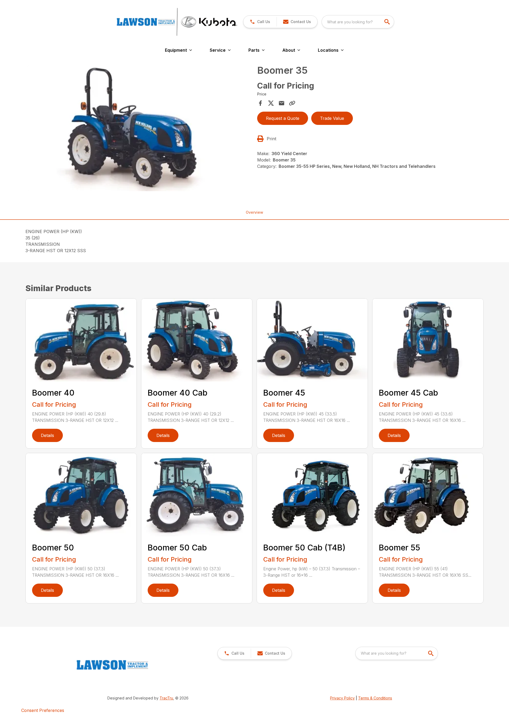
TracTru (166, 698)
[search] (387, 22)
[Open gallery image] (140, 128)
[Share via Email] (281, 103)
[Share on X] (271, 103)
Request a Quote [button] (282, 118)
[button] (260, 22)
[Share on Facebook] (260, 103)
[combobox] (358, 21)
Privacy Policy (342, 698)
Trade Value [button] (332, 118)
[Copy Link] (292, 103)
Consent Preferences (42, 710)
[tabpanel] (140, 129)
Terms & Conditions (375, 698)
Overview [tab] (254, 212)
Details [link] (47, 435)
